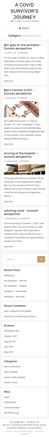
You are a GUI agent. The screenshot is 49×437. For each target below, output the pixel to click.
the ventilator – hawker (15, 285)
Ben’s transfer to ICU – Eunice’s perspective (19, 91)
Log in (7, 397)
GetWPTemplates (27, 431)
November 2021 (12, 330)
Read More (8, 81)
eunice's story (11, 382)
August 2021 (10, 341)
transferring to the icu (25, 316)
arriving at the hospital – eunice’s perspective (21, 155)
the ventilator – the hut (15, 280)
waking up (9, 275)
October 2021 (10, 336)
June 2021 (9, 346)
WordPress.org (11, 412)
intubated (26, 311)
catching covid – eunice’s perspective (21, 212)
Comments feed (11, 407)
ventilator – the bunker (15, 291)
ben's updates (11, 371)
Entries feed (10, 402)
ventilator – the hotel (14, 296)
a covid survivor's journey (24, 11)
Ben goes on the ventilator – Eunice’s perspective (23, 46)
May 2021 (8, 352)
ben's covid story (12, 366)
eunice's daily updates (14, 377)
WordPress (24, 434)
